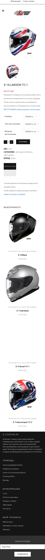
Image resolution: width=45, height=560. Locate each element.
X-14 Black (22, 255)
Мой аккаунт (16, 1)
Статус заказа (28, 1)
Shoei (13, 158)
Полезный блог (9, 476)
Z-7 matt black (22, 311)
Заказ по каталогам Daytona (14, 472)
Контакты (7, 508)
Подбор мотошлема (11, 469)
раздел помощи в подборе (14, 194)
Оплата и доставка (10, 497)
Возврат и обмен (9, 501)
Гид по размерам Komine (12, 465)
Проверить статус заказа (13, 525)
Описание (10, 166)
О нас (5, 493)
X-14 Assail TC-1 (22, 366)
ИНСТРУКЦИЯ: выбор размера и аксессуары (22, 109)
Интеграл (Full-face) (24, 152)
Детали (8, 173)
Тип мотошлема (12, 124)
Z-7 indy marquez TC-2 (22, 422)
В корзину (23, 142)
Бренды (6, 480)
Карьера (6, 529)
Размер (8, 116)
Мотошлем (9, 155)
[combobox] (31, 116)
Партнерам (7, 505)
